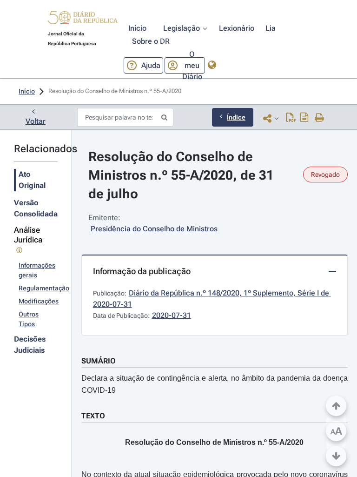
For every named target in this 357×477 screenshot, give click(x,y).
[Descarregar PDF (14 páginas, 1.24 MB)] (291, 118)
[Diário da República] (83, 19)
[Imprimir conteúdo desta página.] (319, 118)
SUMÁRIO (98, 360)
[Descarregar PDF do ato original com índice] (304, 118)
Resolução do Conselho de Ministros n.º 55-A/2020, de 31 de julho (182, 175)
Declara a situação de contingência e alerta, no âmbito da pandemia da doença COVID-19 (214, 384)
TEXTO (93, 415)
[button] (83, 19)
